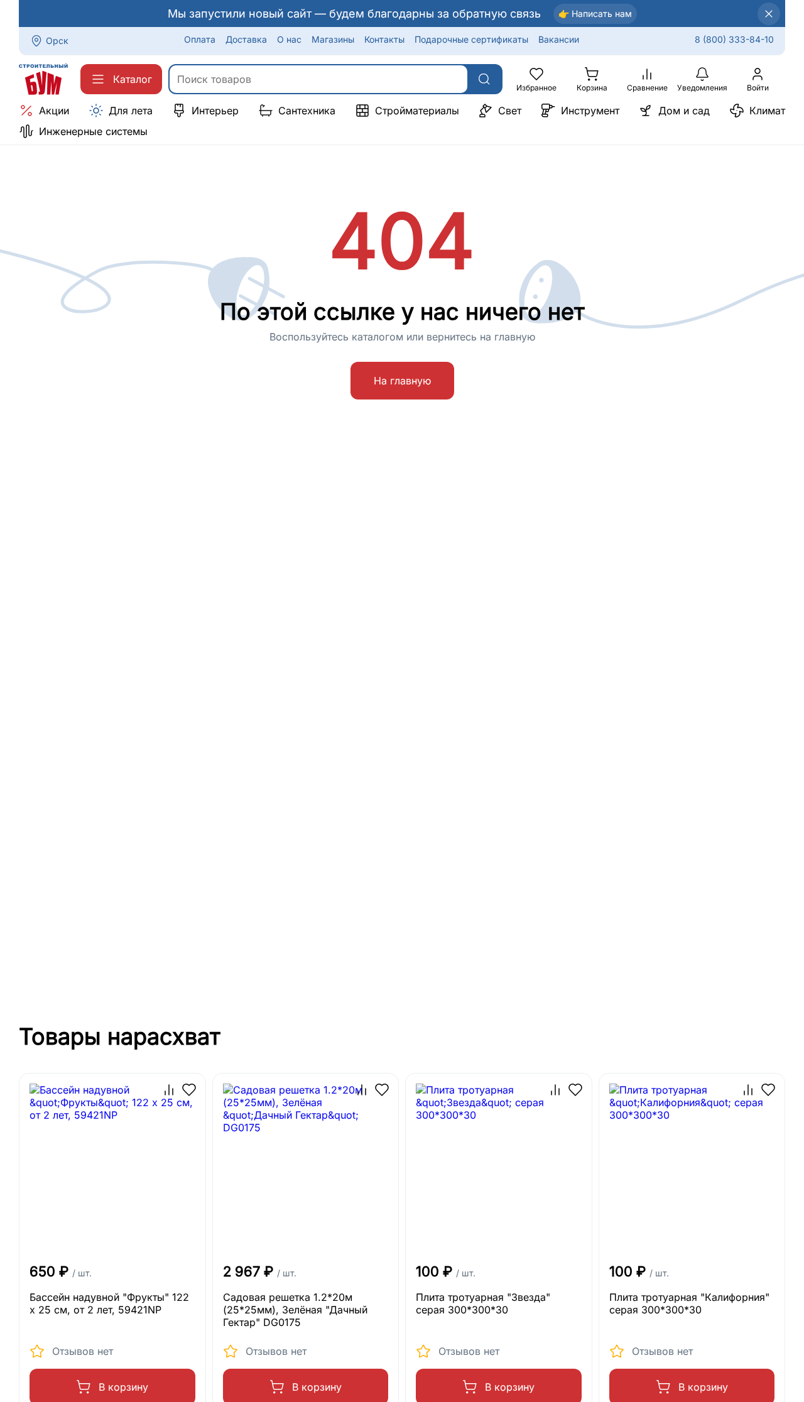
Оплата (199, 39)
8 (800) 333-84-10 (734, 39)
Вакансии (558, 39)
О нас (289, 39)
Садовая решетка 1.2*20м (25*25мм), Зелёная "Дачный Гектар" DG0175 (295, 1310)
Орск (57, 40)
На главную (402, 380)
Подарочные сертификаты (471, 39)
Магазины (333, 39)
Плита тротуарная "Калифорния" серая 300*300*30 (689, 1303)
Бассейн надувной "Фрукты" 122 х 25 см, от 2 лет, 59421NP (109, 1303)
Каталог (132, 79)
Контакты (384, 39)
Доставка (246, 39)
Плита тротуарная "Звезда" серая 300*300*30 (483, 1303)
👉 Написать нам (595, 13)
